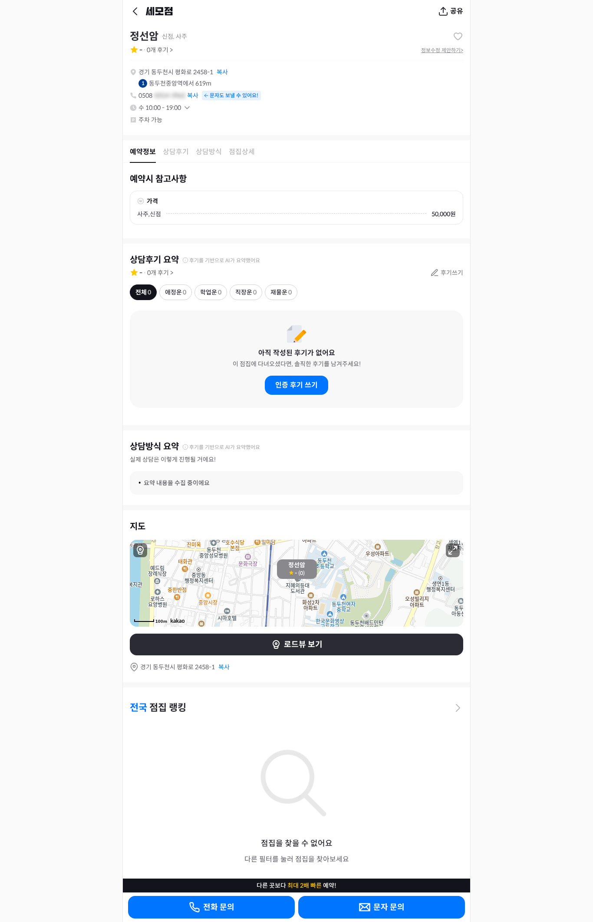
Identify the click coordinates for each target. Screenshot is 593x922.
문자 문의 (389, 907)
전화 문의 (218, 907)
